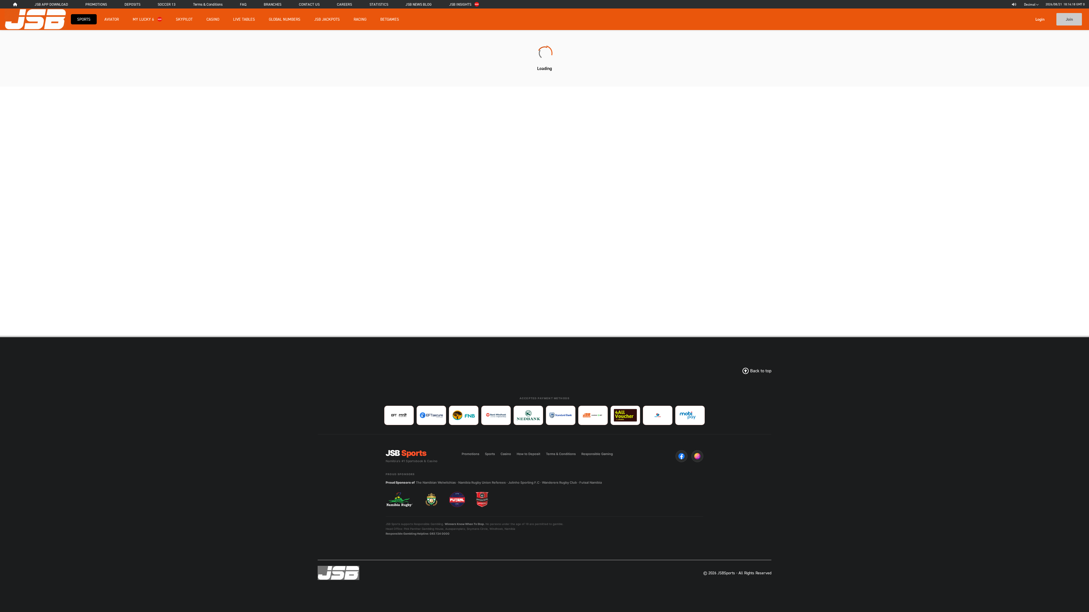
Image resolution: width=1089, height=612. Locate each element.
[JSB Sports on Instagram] (697, 456)
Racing (360, 19)
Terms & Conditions (561, 454)
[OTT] (593, 415)
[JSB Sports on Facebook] (681, 456)
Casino (212, 19)
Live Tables (244, 19)
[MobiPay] (690, 415)
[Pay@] (399, 415)
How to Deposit (528, 454)
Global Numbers (284, 19)
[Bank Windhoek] (496, 415)
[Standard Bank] (560, 415)
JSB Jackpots (327, 19)
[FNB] (463, 415)
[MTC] (657, 415)
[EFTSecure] (431, 415)
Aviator (111, 19)
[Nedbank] (528, 415)
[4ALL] (625, 415)
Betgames (389, 19)
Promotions (470, 454)
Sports (83, 19)
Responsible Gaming (597, 454)
